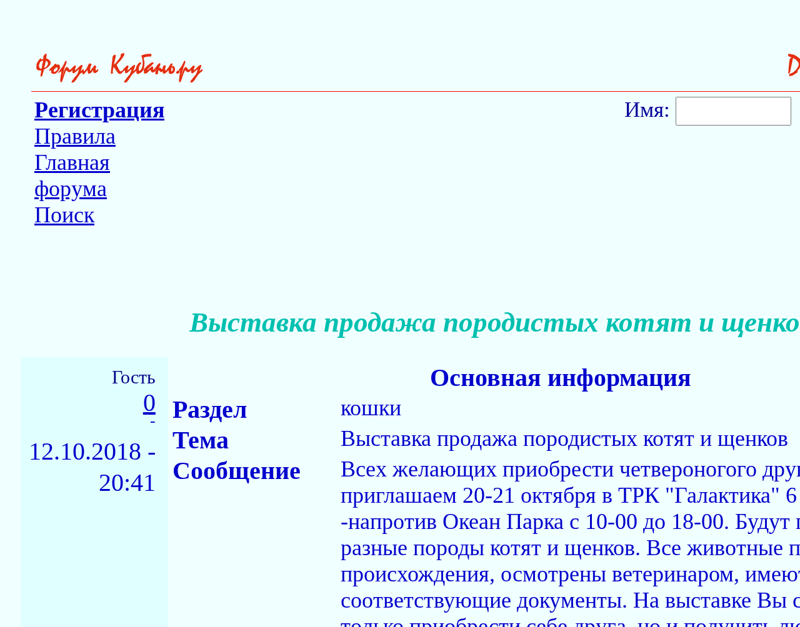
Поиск (64, 214)
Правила (75, 136)
